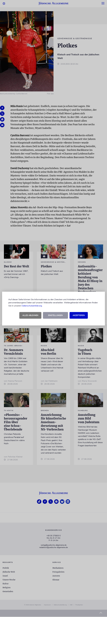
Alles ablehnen (30, 315)
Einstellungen (55, 315)
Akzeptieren (79, 315)
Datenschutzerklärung (32, 305)
